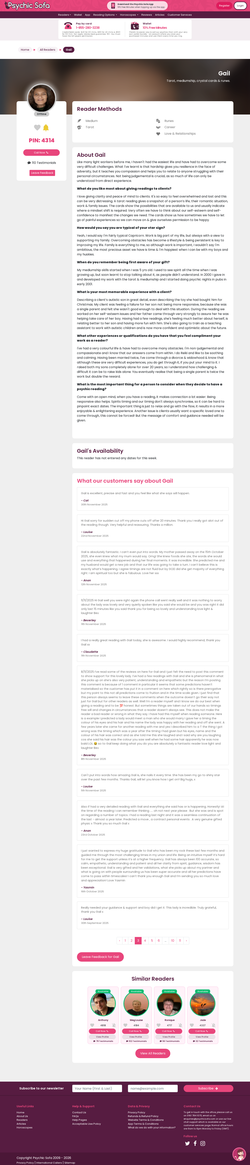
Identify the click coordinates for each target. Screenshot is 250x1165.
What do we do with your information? (152, 1127)
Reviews (146, 14)
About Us (22, 1116)
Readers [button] (63, 14)
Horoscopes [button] (128, 14)
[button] (239, 1154)
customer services (194, 1125)
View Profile (102, 1036)
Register (224, 5)
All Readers (47, 50)
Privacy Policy (136, 1112)
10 (172, 940)
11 (180, 940)
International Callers (49, 1162)
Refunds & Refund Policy (143, 1116)
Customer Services (180, 14)
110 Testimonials (43, 163)
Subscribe (206, 1088)
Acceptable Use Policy (86, 1123)
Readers (22, 1120)
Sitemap (69, 1162)
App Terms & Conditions (143, 1123)
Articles (159, 14)
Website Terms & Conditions (146, 1120)
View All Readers (152, 1053)
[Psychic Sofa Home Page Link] (29, 5)
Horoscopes (24, 1127)
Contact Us (79, 1112)
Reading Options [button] (104, 14)
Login (240, 5)
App (87, 14)
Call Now (40, 152)
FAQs (75, 1116)
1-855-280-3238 (87, 27)
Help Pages (79, 1120)
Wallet (78, 14)
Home (25, 50)
